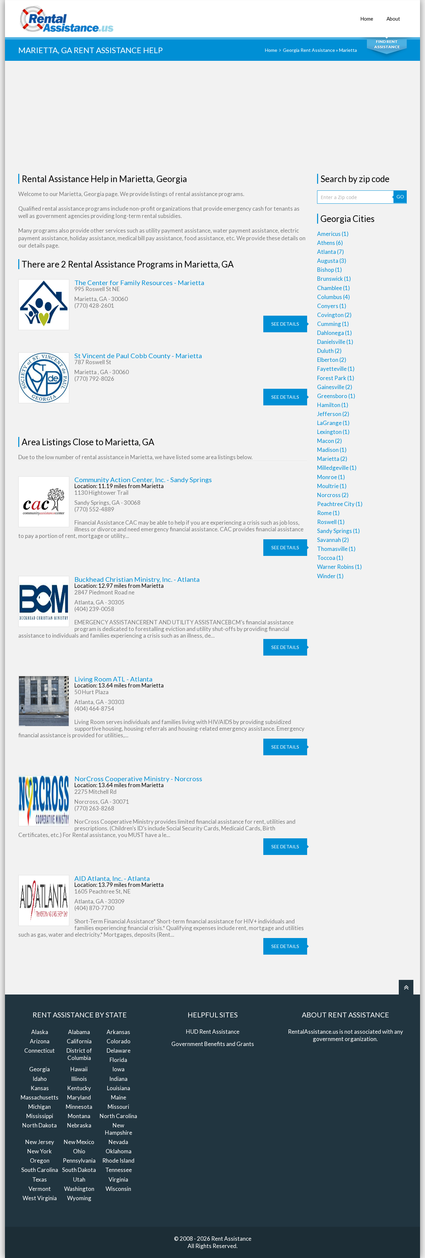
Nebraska (79, 1125)
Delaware (118, 1050)
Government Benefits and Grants (212, 1043)
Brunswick (334, 278)
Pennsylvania (79, 1160)
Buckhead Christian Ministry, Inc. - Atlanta (137, 579)
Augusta (331, 260)
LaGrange (333, 422)
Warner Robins (339, 566)
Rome (328, 512)
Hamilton (332, 404)
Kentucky (79, 1088)
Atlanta (330, 251)
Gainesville (334, 386)
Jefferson (333, 413)
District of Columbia (79, 1054)
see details (285, 324)
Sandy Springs (338, 530)
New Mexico (79, 1141)
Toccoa (330, 557)
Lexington (333, 431)
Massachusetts (39, 1097)
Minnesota (79, 1106)
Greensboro (336, 395)
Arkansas (118, 1031)
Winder (330, 576)
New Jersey (39, 1141)
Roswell (331, 521)
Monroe (331, 476)
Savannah (333, 539)
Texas (39, 1179)
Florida (118, 1059)
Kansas (40, 1088)
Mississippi (39, 1115)
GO (400, 196)
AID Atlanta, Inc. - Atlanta (112, 878)
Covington (334, 314)
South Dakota (79, 1169)
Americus (333, 233)
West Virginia (40, 1198)
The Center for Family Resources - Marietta (139, 282)
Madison (332, 449)
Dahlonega (334, 332)
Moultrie (332, 485)
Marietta (332, 458)
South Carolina (39, 1169)
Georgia (39, 1069)
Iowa (118, 1069)
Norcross (333, 494)
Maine (118, 1097)
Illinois (79, 1078)
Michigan (39, 1106)
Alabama (79, 1031)
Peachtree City (340, 503)
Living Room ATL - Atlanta (113, 679)
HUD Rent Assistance (212, 1031)
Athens (330, 242)
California (79, 1041)
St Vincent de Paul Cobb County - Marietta (138, 356)
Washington (79, 1188)
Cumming (333, 323)
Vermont (40, 1188)
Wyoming (79, 1198)
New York (39, 1151)
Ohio (79, 1151)
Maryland (79, 1097)
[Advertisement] (212, 117)
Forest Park (335, 377)
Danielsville (335, 341)
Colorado (118, 1041)
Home (366, 19)
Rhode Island (118, 1160)
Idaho (40, 1078)
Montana (79, 1115)
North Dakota (39, 1125)
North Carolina (118, 1115)
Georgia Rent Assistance (309, 50)
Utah (79, 1179)
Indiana (118, 1078)
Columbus (333, 296)
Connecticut (39, 1050)
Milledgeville (337, 467)
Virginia (118, 1179)
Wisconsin (118, 1188)
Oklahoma (118, 1151)
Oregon (39, 1160)
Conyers (331, 305)
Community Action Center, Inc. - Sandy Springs (143, 479)
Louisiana (118, 1088)
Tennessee (118, 1169)
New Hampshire (118, 1129)
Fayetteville (336, 368)
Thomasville (336, 548)
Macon (329, 440)
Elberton (331, 359)
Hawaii (79, 1069)
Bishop (329, 269)
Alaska (39, 1031)
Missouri (118, 1106)
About (393, 19)
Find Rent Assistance (387, 44)
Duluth (329, 350)
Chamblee (333, 287)
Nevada (118, 1141)
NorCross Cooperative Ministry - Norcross (138, 779)
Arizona (39, 1041)
